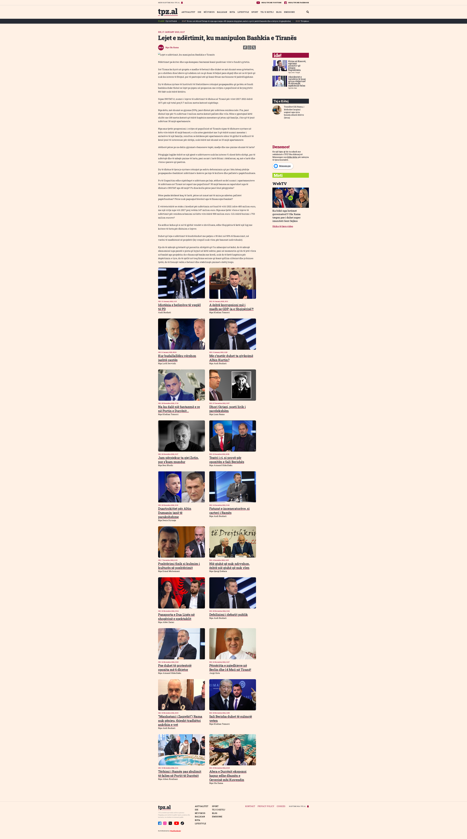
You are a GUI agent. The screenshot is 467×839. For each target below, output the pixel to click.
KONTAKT (250, 806)
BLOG (279, 12)
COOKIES (281, 806)
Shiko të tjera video (282, 226)
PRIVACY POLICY (266, 806)
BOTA (232, 12)
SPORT (254, 12)
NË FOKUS (209, 12)
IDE (199, 12)
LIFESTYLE (243, 12)
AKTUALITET (188, 12)
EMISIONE (289, 12)
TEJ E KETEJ (267, 12)
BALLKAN (222, 12)
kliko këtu (292, 157)
